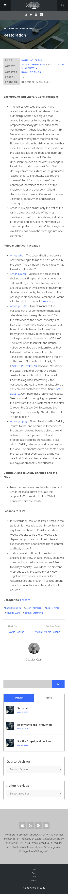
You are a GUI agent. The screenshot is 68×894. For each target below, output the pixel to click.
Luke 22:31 (48, 301)
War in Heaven (16, 631)
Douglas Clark (32, 60)
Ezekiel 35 (31, 366)
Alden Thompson (33, 64)
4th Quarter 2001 (13, 608)
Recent (49, 698)
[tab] (19, 698)
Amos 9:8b (16, 255)
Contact (34, 880)
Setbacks (22, 708)
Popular (19, 698)
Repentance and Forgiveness (34, 724)
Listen (34, 877)
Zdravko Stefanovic (33, 613)
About (34, 873)
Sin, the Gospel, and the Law (34, 741)
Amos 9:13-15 (18, 421)
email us (44, 842)
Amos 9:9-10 (18, 273)
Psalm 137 (17, 366)
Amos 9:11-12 (18, 306)
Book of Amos (31, 72)
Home (34, 869)
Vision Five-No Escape (47, 631)
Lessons (25, 600)
